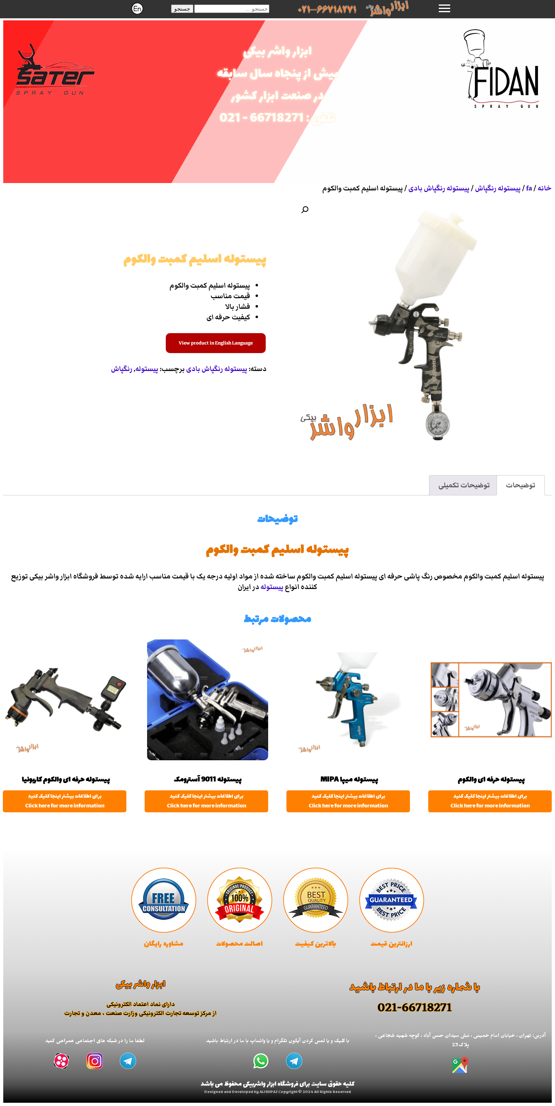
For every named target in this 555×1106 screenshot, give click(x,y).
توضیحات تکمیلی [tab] (464, 485)
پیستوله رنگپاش (498, 188)
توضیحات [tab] (520, 485)
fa (529, 188)
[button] (182, 8)
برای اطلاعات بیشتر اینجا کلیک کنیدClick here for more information (490, 801)
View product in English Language (216, 343)
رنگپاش (121, 369)
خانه (545, 188)
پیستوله (146, 369)
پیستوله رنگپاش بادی (439, 188)
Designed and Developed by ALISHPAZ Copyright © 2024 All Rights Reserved (277, 1093)
